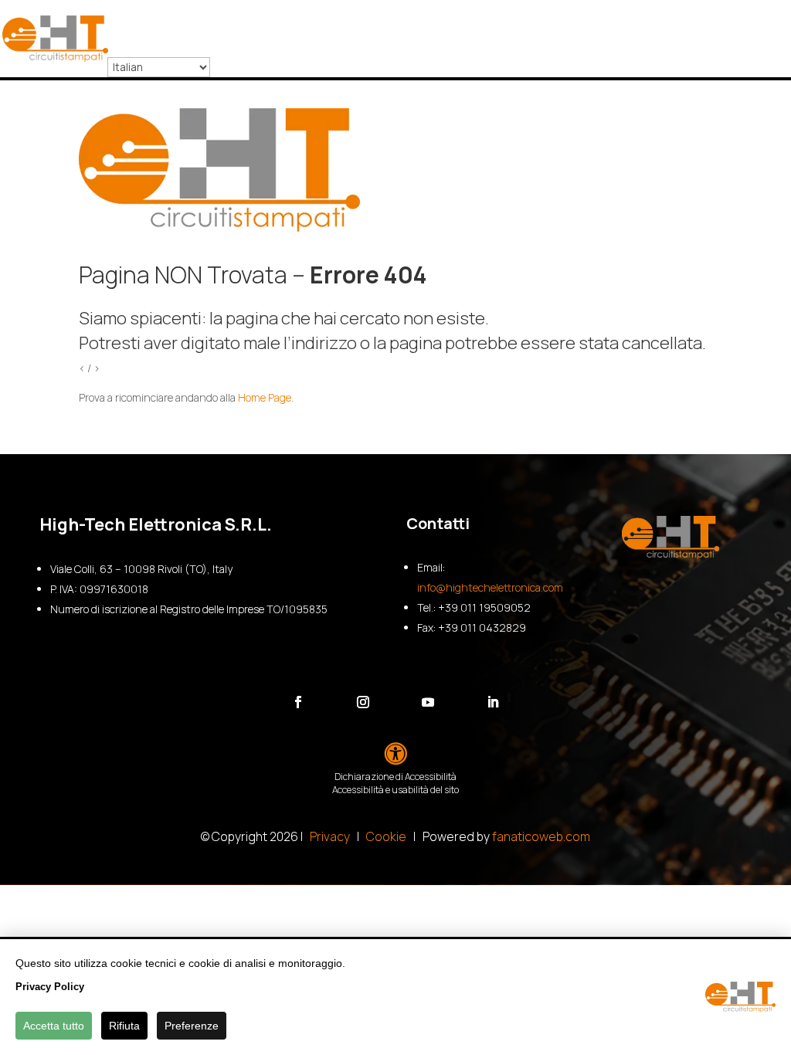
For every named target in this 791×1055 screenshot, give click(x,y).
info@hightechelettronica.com (490, 587)
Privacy (330, 836)
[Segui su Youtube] (428, 702)
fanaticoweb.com (541, 836)
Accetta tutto (53, 1025)
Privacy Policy (49, 986)
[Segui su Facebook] (298, 702)
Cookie (386, 836)
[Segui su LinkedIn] (493, 702)
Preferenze (192, 1025)
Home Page (264, 397)
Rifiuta (124, 1025)
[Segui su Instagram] (363, 702)
